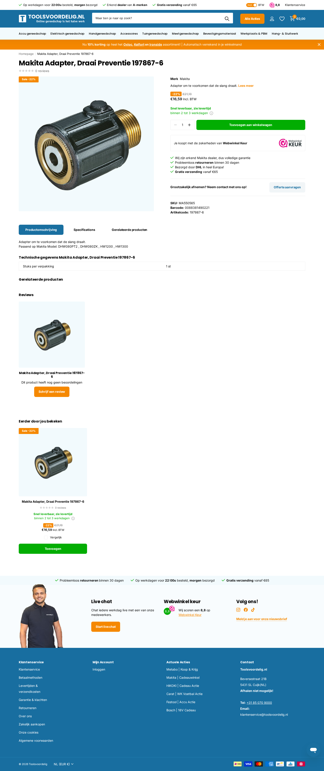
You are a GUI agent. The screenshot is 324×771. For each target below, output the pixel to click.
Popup (211, 113)
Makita (185, 79)
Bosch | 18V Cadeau (181, 710)
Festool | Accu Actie (180, 702)
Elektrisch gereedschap (67, 34)
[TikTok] (253, 610)
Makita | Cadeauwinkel (182, 677)
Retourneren (27, 708)
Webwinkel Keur (190, 615)
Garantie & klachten (33, 700)
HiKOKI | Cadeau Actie (182, 686)
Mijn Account (103, 662)
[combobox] (162, 18)
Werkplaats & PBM (253, 34)
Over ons (25, 716)
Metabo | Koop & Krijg (182, 669)
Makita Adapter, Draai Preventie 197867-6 (53, 501)
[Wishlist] (281, 19)
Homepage (26, 54)
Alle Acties (252, 18)
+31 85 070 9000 (259, 702)
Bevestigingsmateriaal (219, 34)
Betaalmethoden (30, 677)
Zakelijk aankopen (32, 724)
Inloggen (99, 669)
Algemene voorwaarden (36, 740)
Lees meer (246, 85)
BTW (256, 5)
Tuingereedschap (155, 34)
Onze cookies (28, 732)
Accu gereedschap (32, 34)
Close (319, 45)
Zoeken (227, 19)
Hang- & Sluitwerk (285, 34)
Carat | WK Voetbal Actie (184, 694)
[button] (189, 125)
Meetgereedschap (185, 34)
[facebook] (246, 610)
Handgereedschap (102, 34)
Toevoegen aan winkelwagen (250, 125)
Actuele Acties (178, 662)
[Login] (272, 19)
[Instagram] (238, 610)
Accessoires (129, 34)
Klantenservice (31, 662)
